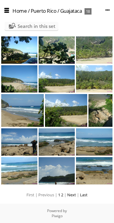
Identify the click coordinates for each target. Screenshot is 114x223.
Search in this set (36, 26)
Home (19, 10)
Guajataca (71, 10)
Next (71, 195)
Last (84, 195)
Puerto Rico (44, 10)
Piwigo (57, 215)
